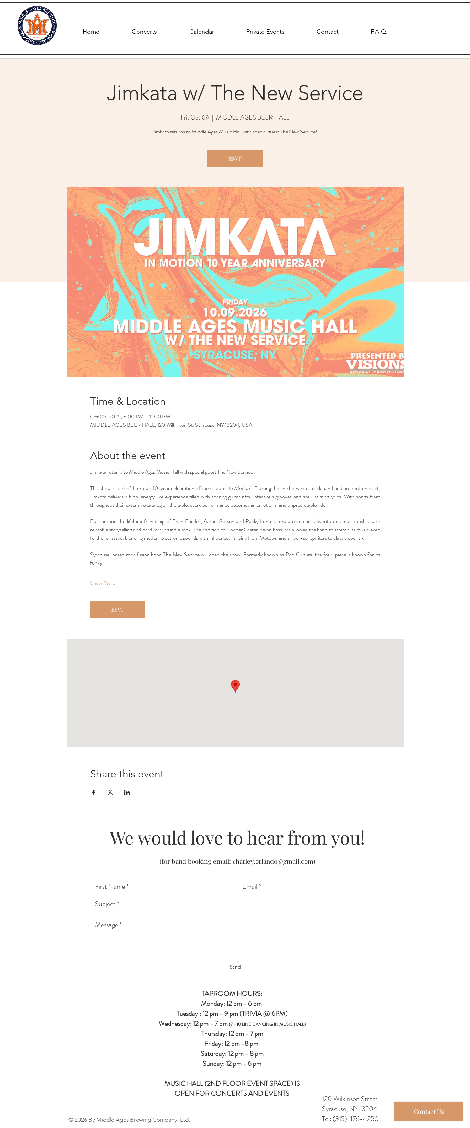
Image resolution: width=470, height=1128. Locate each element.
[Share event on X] (110, 792)
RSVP (235, 158)
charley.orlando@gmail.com (273, 861)
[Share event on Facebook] (93, 792)
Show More (102, 583)
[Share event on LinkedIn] (127, 792)
